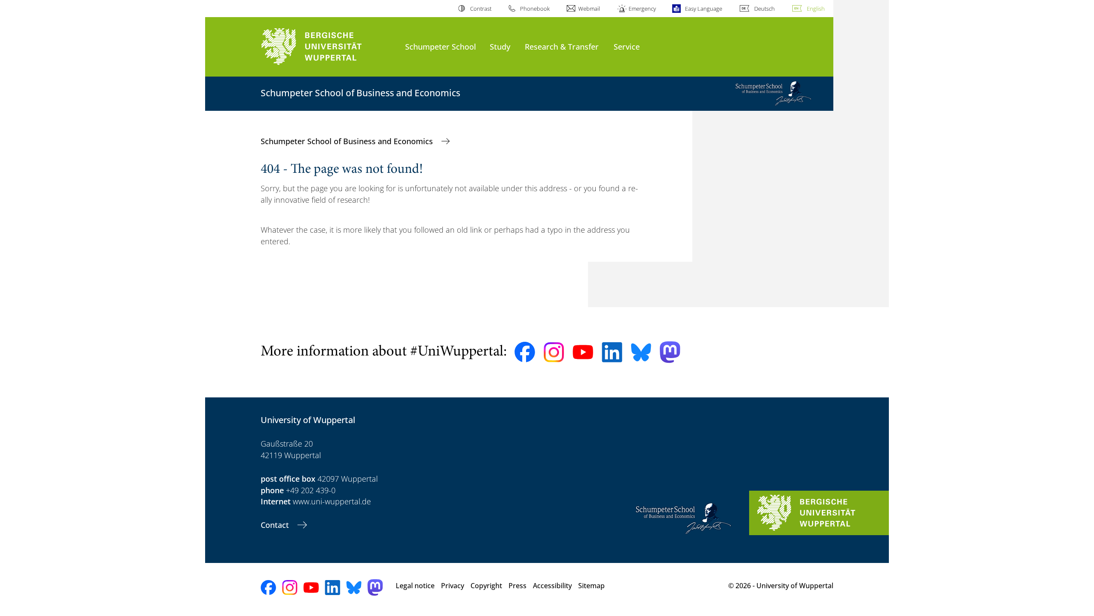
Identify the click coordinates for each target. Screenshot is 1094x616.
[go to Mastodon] (670, 352)
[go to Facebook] (525, 352)
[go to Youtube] (583, 352)
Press (517, 585)
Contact (276, 525)
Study (500, 46)
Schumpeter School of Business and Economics (348, 141)
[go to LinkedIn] (612, 352)
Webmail (589, 8)
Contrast (480, 8)
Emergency (642, 8)
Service (627, 46)
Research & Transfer (562, 46)
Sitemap (591, 585)
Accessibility (552, 585)
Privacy (452, 585)
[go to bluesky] (641, 352)
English (816, 8)
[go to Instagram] (554, 352)
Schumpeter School (440, 46)
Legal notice (415, 585)
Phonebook (535, 8)
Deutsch (764, 8)
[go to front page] (329, 46)
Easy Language (703, 8)
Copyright (486, 585)
